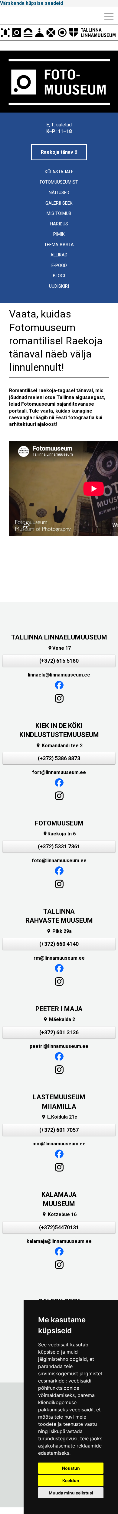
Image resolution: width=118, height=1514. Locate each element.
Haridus (59, 224)
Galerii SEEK (59, 203)
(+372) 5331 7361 (59, 847)
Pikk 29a (59, 931)
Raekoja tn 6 (59, 834)
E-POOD (59, 265)
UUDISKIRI (59, 286)
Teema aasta (59, 244)
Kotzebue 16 (59, 1214)
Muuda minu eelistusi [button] (71, 1492)
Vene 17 (59, 648)
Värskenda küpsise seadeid (31, 3)
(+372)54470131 (59, 1228)
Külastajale (59, 172)
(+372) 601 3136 (59, 1032)
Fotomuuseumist (59, 182)
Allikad (59, 255)
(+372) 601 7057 (59, 1130)
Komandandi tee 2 (59, 745)
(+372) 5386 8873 (59, 758)
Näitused (59, 192)
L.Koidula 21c (59, 1117)
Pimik (59, 234)
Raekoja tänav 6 (59, 152)
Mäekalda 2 (59, 1019)
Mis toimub (59, 213)
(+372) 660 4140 (59, 944)
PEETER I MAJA (59, 1009)
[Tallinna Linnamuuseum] (59, 32)
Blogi (59, 275)
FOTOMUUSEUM (59, 823)
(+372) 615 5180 (59, 661)
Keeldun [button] (70, 1480)
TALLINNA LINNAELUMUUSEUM (59, 637)
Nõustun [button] (71, 1468)
